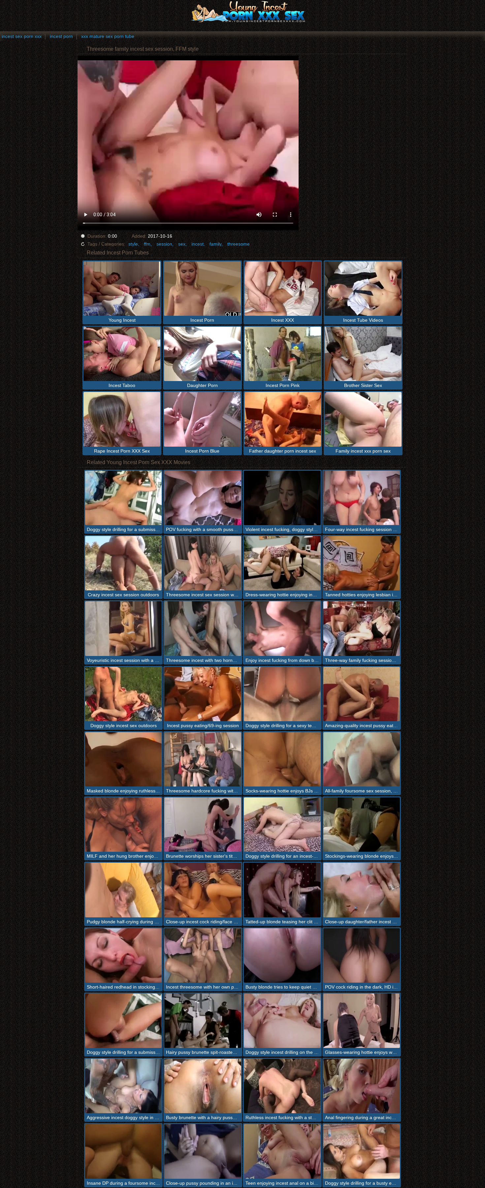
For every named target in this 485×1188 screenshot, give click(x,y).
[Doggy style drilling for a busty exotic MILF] (361, 1151)
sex (181, 244)
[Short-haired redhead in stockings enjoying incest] (123, 955)
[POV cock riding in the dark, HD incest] (361, 955)
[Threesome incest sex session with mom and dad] (202, 563)
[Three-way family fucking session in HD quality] (361, 628)
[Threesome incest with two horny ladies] (202, 628)
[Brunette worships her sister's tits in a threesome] (202, 824)
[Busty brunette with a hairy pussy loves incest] (202, 1086)
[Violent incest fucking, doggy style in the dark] (282, 498)
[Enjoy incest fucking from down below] (282, 628)
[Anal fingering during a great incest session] (361, 1086)
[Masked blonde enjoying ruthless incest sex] (123, 759)
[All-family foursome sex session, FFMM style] (361, 759)
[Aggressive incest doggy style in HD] (123, 1086)
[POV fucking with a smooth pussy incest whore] (202, 498)
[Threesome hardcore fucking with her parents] (202, 759)
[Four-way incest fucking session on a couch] (361, 498)
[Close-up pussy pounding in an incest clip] (202, 1151)
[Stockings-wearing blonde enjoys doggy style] (361, 824)
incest (197, 244)
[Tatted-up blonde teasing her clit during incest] (282, 890)
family (215, 244)
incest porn (61, 36)
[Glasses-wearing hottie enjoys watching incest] (361, 1021)
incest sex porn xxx (22, 36)
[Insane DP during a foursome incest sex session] (123, 1151)
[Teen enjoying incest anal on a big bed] (282, 1151)
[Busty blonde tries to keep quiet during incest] (282, 955)
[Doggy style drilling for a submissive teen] (123, 498)
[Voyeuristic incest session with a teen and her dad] (123, 628)
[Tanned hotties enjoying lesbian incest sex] (361, 563)
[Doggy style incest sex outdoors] (123, 694)
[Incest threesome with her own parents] (202, 955)
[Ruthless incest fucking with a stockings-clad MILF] (282, 1086)
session (164, 244)
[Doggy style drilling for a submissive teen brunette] (123, 1021)
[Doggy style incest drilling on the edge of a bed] (282, 1021)
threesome (238, 244)
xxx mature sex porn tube (107, 36)
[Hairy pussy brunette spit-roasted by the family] (202, 1021)
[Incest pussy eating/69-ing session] (202, 694)
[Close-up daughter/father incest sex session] (361, 890)
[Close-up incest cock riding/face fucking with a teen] (202, 890)
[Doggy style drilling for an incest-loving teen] (282, 824)
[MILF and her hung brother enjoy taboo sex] (123, 824)
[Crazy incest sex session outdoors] (123, 563)
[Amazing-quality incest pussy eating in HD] (361, 694)
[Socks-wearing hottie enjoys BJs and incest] (282, 759)
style (133, 244)
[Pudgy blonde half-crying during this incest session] (123, 890)
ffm (147, 244)
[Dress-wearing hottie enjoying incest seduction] (282, 563)
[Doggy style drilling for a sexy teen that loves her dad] (282, 694)
